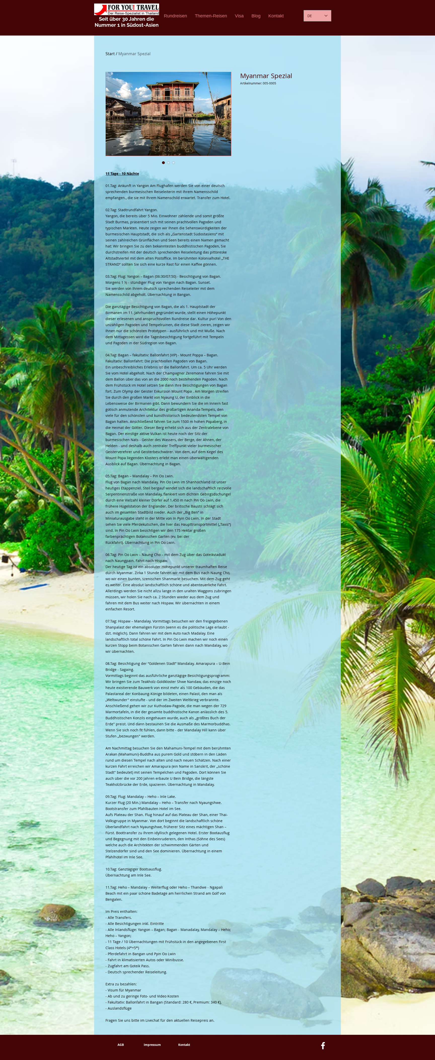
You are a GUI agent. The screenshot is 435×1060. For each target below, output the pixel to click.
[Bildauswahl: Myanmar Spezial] (163, 162)
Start (110, 53)
